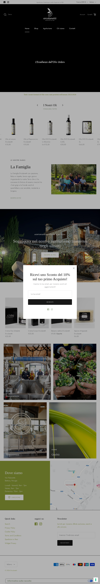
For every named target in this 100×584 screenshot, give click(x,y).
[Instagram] (52, 309)
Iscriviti (50, 302)
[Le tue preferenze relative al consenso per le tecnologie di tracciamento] (95, 579)
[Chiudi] (73, 268)
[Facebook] (48, 309)
